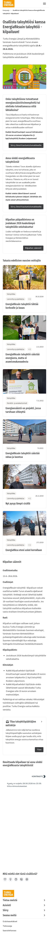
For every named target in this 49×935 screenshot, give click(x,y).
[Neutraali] (16, 879)
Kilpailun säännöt (33, 248)
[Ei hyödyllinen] (21, 879)
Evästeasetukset (10, 921)
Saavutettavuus (9, 930)
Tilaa (39, 749)
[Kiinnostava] (10, 879)
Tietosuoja (7, 926)
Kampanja (6, 10)
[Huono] (27, 879)
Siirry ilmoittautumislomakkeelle (26, 145)
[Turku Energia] (8, 3)
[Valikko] (44, 3)
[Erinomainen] (5, 879)
